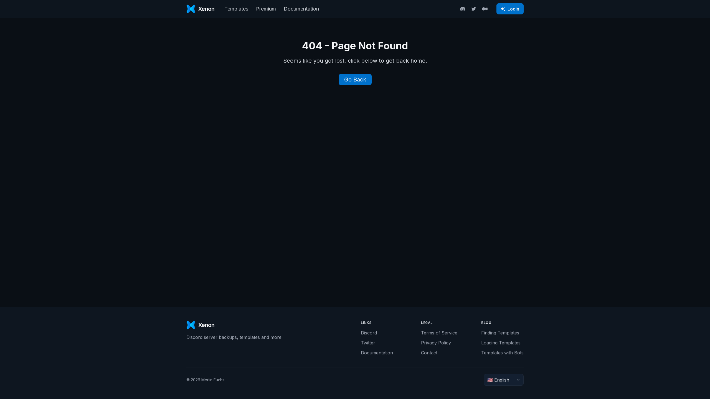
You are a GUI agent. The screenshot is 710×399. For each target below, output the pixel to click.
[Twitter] (474, 9)
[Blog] (485, 9)
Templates (236, 9)
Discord (369, 333)
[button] (510, 8)
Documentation (301, 9)
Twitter (368, 343)
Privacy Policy (436, 343)
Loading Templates (501, 343)
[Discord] (463, 9)
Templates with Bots (502, 352)
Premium (266, 9)
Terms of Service (439, 333)
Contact (429, 352)
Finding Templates (500, 333)
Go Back (355, 79)
